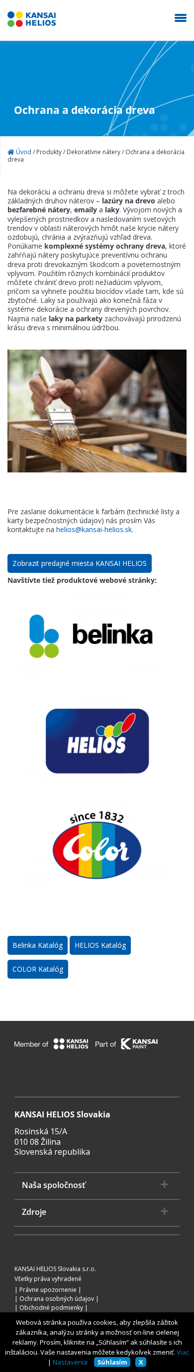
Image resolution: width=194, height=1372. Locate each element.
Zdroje (34, 1212)
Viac (183, 1352)
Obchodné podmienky (51, 1308)
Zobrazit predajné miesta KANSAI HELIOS (79, 563)
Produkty (49, 152)
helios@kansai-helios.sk (94, 529)
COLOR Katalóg (37, 969)
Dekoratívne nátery (93, 152)
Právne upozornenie (48, 1290)
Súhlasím (112, 1362)
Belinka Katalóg (37, 945)
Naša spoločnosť (53, 1185)
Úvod (22, 152)
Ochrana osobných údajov (56, 1299)
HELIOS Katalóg (100, 945)
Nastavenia (70, 1362)
